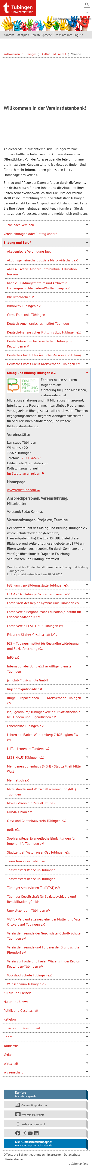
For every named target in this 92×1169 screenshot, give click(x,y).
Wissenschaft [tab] (13, 1072)
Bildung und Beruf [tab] (17, 242)
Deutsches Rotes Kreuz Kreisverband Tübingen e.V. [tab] (43, 364)
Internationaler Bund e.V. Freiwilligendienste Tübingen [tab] (39, 668)
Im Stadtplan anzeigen (23, 473)
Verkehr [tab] (9, 1054)
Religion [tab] (10, 1019)
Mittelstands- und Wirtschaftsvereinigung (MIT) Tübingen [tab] (41, 791)
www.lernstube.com (21, 490)
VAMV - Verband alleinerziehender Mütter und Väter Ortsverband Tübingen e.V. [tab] (44, 922)
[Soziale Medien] (45, 1133)
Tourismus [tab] (11, 1046)
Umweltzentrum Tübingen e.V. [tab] (28, 910)
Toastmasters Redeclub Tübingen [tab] (31, 870)
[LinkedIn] (36, 1134)
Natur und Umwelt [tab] (17, 1001)
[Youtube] (30, 1134)
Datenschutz (72, 1155)
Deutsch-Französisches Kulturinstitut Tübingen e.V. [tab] (44, 332)
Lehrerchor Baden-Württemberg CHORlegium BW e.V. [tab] (42, 737)
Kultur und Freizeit (54, 54)
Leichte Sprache (41, 35)
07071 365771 (31, 458)
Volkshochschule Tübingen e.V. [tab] (29, 975)
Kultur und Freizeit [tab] (17, 993)
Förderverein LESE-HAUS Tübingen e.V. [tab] (35, 626)
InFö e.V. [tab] (13, 657)
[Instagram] (24, 1134)
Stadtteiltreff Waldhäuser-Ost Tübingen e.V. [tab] (38, 852)
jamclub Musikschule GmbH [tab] (27, 680)
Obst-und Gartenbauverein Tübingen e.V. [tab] (36, 820)
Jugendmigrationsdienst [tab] (24, 689)
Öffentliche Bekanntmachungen (24, 1155)
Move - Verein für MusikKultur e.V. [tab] (31, 803)
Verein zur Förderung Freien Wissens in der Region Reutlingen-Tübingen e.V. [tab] (43, 963)
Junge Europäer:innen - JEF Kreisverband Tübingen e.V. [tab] (44, 700)
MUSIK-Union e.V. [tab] (19, 812)
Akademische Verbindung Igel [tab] (29, 251)
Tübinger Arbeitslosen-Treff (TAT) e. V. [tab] (33, 887)
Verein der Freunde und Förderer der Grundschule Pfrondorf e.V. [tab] (43, 949)
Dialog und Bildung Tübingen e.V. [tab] (31, 373)
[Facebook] (18, 1134)
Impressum (54, 1155)
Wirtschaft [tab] (11, 1063)
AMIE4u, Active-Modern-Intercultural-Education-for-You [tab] (42, 271)
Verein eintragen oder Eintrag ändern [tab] (30, 234)
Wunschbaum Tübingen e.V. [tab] (27, 984)
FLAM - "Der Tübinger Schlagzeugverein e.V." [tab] (38, 594)
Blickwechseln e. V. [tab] (20, 297)
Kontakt (9, 35)
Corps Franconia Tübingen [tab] (26, 314)
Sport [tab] (8, 1037)
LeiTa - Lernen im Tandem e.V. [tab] (28, 748)
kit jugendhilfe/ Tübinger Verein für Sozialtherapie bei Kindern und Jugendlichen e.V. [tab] (43, 714)
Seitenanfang (79, 1164)
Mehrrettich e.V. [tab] (18, 780)
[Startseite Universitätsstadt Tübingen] (18, 8)
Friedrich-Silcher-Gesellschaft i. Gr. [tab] (32, 634)
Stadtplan (22, 35)
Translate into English (68, 35)
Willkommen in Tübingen (20, 54)
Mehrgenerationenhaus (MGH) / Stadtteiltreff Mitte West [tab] (44, 769)
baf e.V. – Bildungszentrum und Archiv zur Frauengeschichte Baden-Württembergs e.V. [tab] (38, 285)
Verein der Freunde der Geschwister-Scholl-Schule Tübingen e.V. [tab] (43, 935)
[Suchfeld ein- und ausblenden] (87, 4)
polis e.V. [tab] (13, 829)
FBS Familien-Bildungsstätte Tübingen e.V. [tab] (37, 585)
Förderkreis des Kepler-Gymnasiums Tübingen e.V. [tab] (43, 603)
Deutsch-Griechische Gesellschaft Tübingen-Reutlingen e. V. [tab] (39, 343)
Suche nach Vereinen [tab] (19, 225)
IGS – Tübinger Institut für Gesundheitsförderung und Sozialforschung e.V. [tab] (43, 646)
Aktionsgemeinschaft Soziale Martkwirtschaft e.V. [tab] (42, 260)
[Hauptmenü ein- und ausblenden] (87, 12)
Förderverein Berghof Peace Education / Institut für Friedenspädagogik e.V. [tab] (44, 614)
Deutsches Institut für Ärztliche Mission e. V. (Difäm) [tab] (44, 355)
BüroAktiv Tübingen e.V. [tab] (24, 306)
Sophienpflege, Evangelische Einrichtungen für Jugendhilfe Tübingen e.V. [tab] (41, 841)
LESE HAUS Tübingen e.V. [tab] (25, 757)
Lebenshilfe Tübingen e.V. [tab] (25, 726)
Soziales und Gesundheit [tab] (22, 1028)
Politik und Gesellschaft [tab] (21, 1010)
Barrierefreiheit (15, 1159)
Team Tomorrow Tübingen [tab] (26, 861)
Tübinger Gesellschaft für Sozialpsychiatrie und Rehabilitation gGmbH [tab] (41, 899)
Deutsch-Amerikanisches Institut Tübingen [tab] (38, 323)
